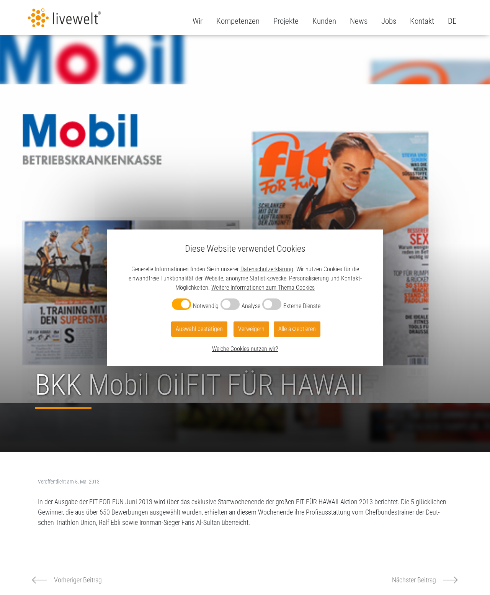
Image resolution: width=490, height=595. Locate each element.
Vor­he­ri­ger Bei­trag (78, 580)
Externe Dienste (301, 306)
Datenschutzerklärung (266, 269)
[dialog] (245, 297)
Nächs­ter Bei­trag (414, 580)
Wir (198, 21)
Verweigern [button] (251, 329)
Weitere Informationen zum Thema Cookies (263, 287)
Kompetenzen (238, 21)
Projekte (286, 21)
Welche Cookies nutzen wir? (245, 348)
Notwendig (206, 306)
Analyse (251, 306)
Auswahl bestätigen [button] (199, 329)
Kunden (324, 21)
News (359, 21)
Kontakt (422, 21)
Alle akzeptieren (297, 329)
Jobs (388, 21)
